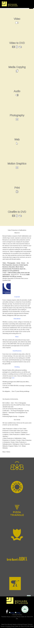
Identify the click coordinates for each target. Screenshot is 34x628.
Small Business (17, 351)
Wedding (17, 367)
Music (17, 336)
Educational (17, 318)
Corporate (17, 296)
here (13, 378)
